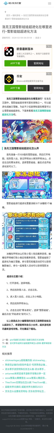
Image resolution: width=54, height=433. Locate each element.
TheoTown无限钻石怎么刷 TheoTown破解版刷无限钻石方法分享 (26, 382)
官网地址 (39, 63)
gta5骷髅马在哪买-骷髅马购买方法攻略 (27, 340)
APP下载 (15, 63)
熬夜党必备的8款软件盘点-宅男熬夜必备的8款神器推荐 (26, 364)
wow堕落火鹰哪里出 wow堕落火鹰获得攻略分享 (26, 378)
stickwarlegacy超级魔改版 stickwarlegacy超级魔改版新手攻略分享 (26, 360)
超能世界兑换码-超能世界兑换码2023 (24, 386)
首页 (8, 15)
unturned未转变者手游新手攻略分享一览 (25, 373)
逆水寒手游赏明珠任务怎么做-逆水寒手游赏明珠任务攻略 (26, 369)
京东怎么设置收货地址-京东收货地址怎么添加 (26, 391)
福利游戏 (16, 15)
